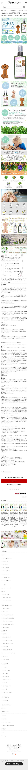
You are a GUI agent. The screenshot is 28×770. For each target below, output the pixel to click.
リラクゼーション (6, 608)
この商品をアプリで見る (14, 489)
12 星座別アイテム (6, 577)
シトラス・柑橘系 (6, 670)
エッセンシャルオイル (7, 558)
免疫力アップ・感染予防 (7, 649)
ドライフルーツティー (7, 704)
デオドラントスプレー (7, 580)
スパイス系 (5, 682)
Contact (4, 718)
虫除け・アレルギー (7, 637)
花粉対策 (4, 633)
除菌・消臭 (5, 630)
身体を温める (5, 656)
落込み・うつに (6, 627)
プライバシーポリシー (7, 722)
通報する (24, 496)
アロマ (3, 555)
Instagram (5, 736)
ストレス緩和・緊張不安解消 (8, 618)
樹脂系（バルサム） (7, 679)
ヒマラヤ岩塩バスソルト (7, 597)
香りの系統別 (5, 663)
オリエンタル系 (6, 676)
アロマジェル (5, 564)
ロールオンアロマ (6, 570)
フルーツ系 (5, 689)
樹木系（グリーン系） (7, 686)
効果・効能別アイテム (7, 605)
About (4, 715)
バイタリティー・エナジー (8, 621)
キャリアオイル (6, 567)
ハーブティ (4, 585)
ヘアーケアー (5, 646)
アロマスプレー (6, 561)
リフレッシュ (5, 611)
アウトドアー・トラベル (7, 640)
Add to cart (14, 481)
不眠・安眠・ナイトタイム (8, 643)
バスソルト (4, 591)
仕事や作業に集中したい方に (8, 624)
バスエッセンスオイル (7, 600)
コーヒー (4, 708)
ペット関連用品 (5, 697)
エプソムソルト (6, 594)
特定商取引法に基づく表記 (8, 725)
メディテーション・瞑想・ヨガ (9, 652)
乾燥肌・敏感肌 (6, 659)
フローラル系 (5, 673)
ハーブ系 (4, 667)
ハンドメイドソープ (6, 588)
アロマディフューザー (7, 573)
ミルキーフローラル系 (7, 692)
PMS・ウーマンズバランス (8, 615)
